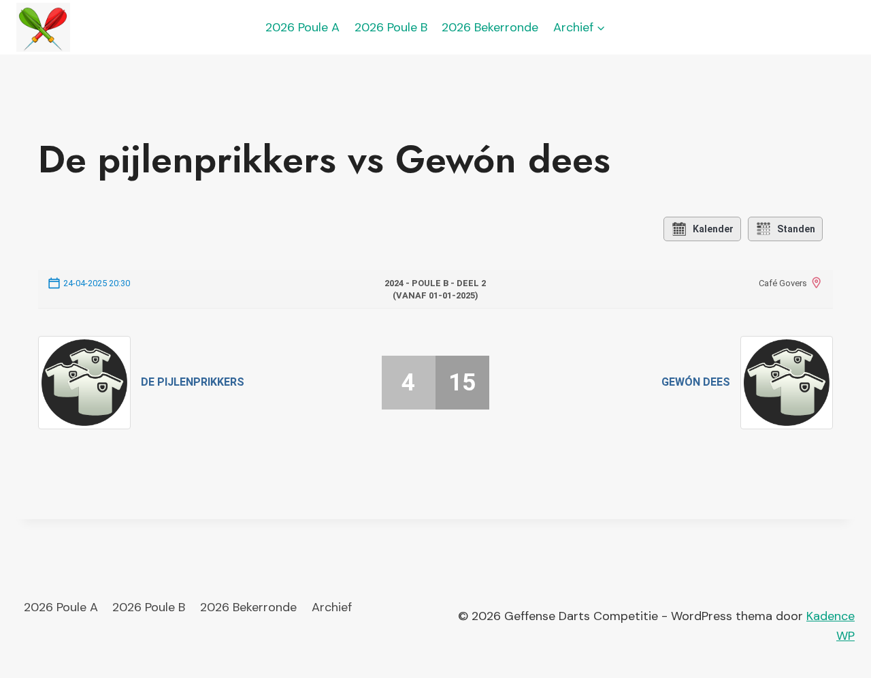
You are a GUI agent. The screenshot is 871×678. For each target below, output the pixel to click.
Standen (796, 229)
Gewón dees (695, 381)
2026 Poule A (302, 27)
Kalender (713, 229)
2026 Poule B (391, 27)
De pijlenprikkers (192, 381)
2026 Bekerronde (490, 27)
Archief (332, 607)
